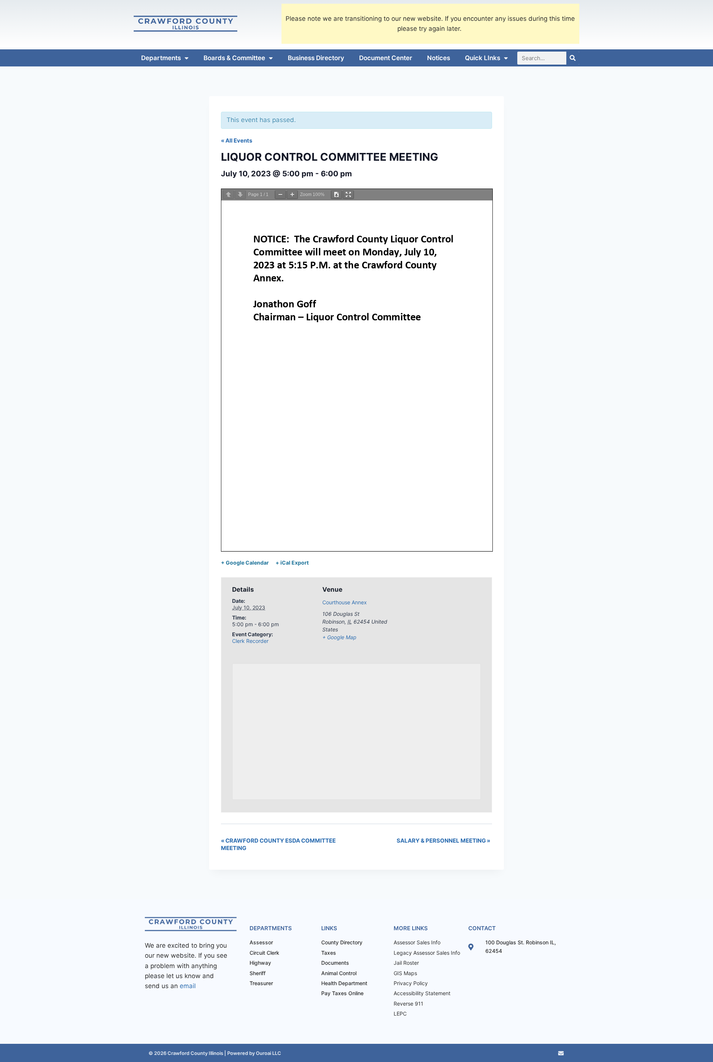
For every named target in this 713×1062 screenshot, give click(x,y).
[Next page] (240, 194)
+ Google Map (339, 637)
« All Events (236, 140)
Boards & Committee (234, 58)
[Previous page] (228, 194)
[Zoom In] (292, 194)
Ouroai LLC (268, 1053)
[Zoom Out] (280, 194)
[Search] (572, 58)
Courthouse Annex (344, 602)
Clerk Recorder (250, 641)
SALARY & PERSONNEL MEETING (443, 840)
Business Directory (316, 58)
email (188, 986)
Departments (161, 58)
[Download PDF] (336, 194)
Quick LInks (482, 58)
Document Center (385, 58)
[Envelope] (561, 1053)
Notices (438, 58)
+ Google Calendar (245, 562)
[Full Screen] (348, 194)
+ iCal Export (292, 562)
